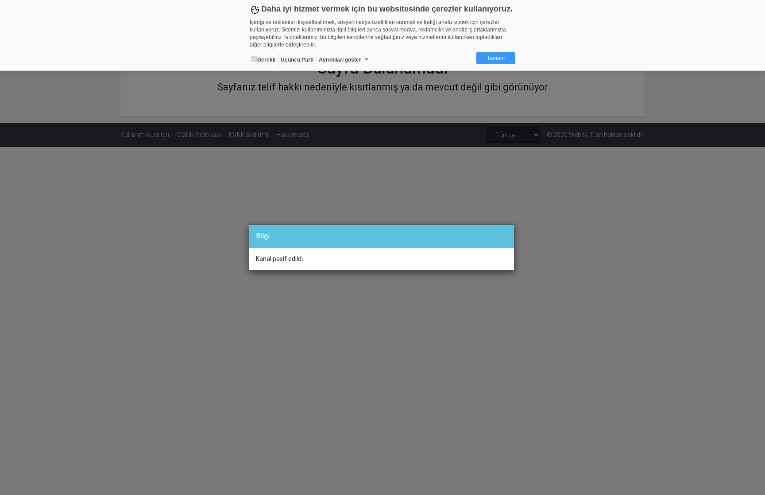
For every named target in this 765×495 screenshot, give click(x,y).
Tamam (496, 58)
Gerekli (266, 60)
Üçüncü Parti (297, 60)
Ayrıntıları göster (340, 60)
